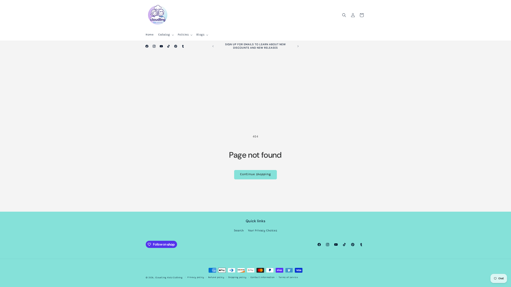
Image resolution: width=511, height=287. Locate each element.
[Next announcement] (298, 46)
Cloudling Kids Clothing (169, 278)
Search (239, 230)
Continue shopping (255, 174)
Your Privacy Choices (262, 230)
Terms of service (288, 277)
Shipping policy (237, 277)
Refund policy (216, 277)
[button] (165, 35)
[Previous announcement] (213, 46)
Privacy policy (195, 277)
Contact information (263, 277)
